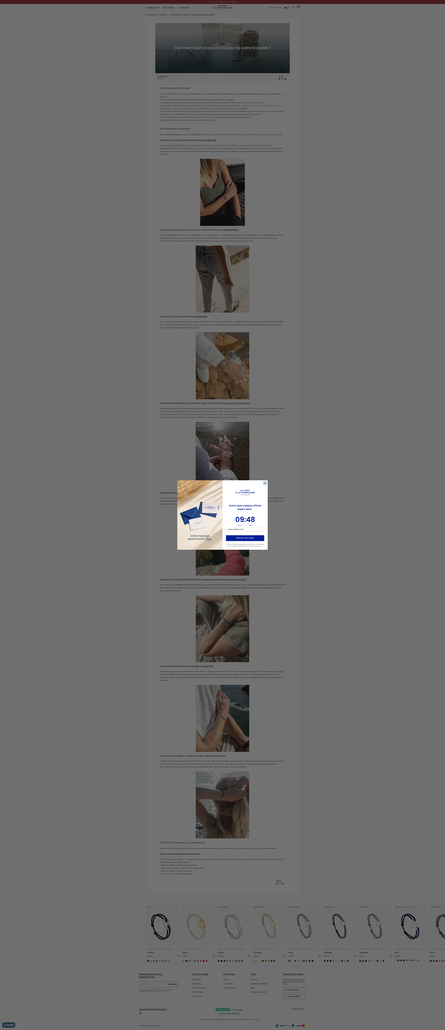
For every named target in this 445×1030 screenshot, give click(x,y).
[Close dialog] (265, 483)
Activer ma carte (245, 538)
